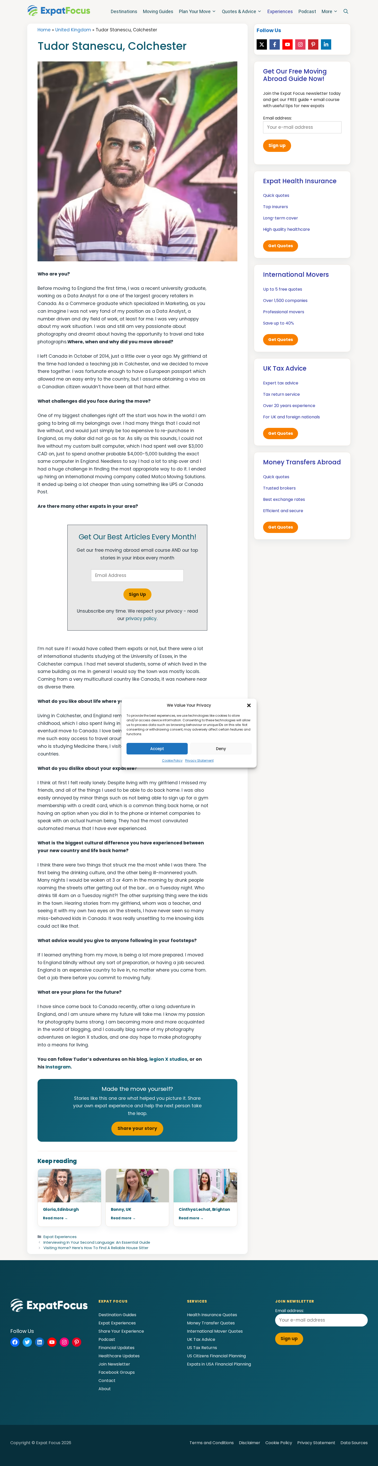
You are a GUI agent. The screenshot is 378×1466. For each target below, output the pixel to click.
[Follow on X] (262, 44)
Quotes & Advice (239, 11)
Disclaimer (249, 1443)
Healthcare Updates (119, 1356)
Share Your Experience (121, 1331)
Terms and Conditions (212, 1443)
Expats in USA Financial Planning (219, 1364)
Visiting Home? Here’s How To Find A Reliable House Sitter (95, 1247)
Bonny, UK (121, 1209)
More (327, 11)
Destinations (124, 11)
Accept (157, 748)
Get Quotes (280, 246)
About (104, 1389)
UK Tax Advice (201, 1339)
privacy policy (141, 618)
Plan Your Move (195, 11)
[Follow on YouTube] (287, 44)
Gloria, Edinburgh (61, 1209)
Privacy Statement (199, 760)
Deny (221, 748)
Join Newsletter (114, 1364)
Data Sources (354, 1443)
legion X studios (168, 1059)
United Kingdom (73, 30)
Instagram (58, 1067)
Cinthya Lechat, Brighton (204, 1209)
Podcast (307, 11)
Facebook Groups (116, 1372)
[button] (248, 705)
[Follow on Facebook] (274, 44)
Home (44, 30)
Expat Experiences (60, 1236)
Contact (106, 1381)
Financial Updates (116, 1348)
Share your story (137, 1128)
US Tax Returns (202, 1348)
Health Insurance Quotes (212, 1315)
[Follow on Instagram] (300, 44)
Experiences (280, 11)
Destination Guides (117, 1315)
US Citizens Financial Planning (216, 1356)
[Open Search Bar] (346, 11)
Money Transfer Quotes (211, 1323)
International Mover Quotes (215, 1331)
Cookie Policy (172, 760)
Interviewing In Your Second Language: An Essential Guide (96, 1242)
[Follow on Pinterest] (313, 44)
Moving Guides (158, 11)
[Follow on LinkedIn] (326, 44)
